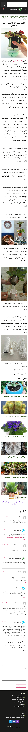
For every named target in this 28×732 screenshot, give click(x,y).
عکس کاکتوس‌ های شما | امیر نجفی (17, 457)
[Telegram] (10, 721)
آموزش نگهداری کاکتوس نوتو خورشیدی (16, 416)
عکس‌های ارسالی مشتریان (17, 696)
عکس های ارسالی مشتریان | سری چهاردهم (15, 396)
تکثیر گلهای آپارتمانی (18, 18)
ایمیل (24, 674)
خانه (26, 16)
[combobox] (17, 4)
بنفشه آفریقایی (18, 61)
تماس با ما (21, 714)
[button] (25, 9)
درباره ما (22, 715)
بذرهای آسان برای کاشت (18, 701)
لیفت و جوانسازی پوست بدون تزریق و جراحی (14, 503)
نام (25, 668)
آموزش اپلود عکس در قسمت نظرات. (15, 537)
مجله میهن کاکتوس (19, 706)
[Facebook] (14, 721)
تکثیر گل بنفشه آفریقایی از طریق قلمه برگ (16, 437)
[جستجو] (3, 4)
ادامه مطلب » (24, 398)
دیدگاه (24, 650)
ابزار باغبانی (21, 704)
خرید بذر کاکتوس (20, 697)
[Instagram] (17, 721)
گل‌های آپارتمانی (9, 16)
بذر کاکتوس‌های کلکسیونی (17, 699)
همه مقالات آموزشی (19, 16)
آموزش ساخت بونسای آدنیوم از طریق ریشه (15, 477)
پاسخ (25, 524)
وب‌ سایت (23, 679)
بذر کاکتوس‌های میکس (18, 702)
